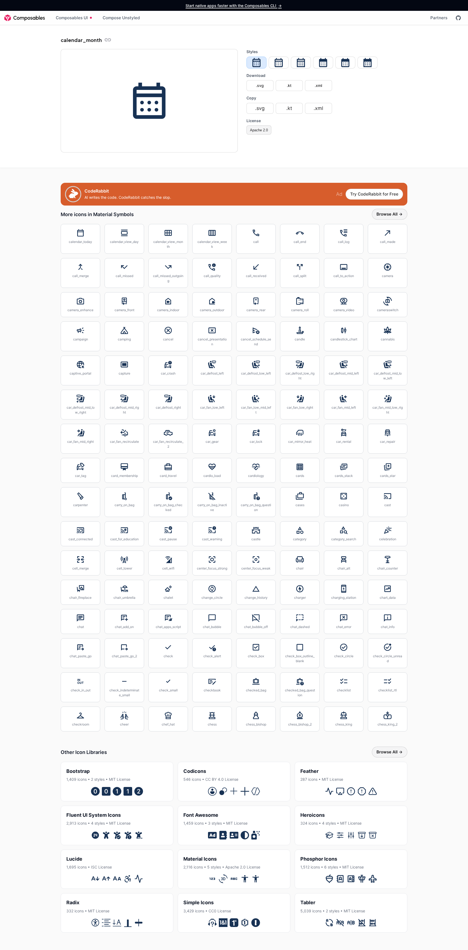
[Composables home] (24, 17)
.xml (318, 85)
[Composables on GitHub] (458, 17)
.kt (289, 85)
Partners (438, 17)
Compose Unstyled (121, 17)
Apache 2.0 (259, 130)
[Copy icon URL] (108, 40)
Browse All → (389, 214)
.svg (260, 85)
